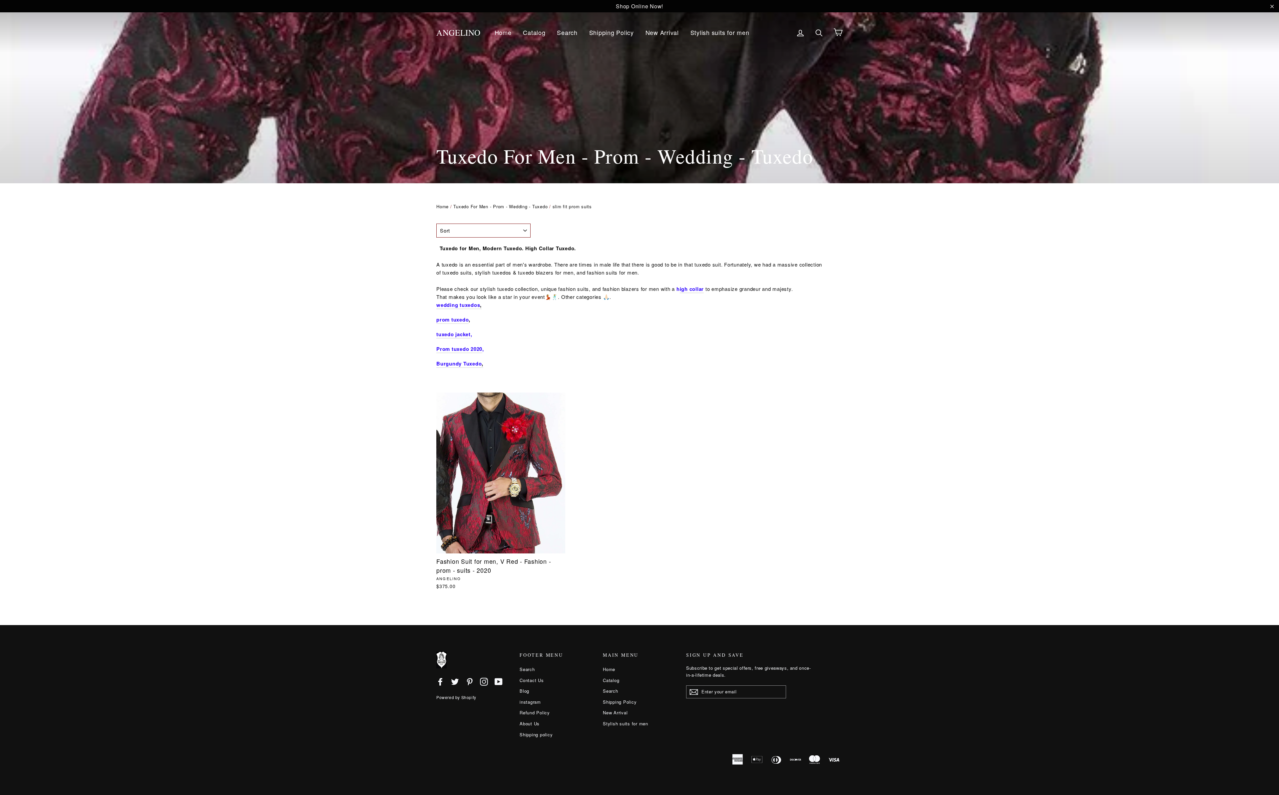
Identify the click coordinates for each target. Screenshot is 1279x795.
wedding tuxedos (458, 305)
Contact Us (532, 680)
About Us (530, 723)
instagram (530, 702)
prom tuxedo (452, 319)
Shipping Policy (611, 32)
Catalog (534, 32)
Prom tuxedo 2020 (459, 349)
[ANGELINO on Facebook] (440, 681)
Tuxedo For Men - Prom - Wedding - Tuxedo (500, 206)
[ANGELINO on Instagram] (484, 681)
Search (567, 32)
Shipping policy (536, 734)
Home (503, 32)
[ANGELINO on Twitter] (455, 681)
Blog (524, 691)
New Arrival (662, 32)
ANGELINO (458, 32)
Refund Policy (535, 712)
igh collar (692, 289)
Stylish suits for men (719, 32)
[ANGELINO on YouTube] (499, 681)
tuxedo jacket (453, 334)
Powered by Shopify (456, 697)
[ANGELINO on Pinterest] (470, 681)
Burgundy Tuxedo (459, 363)
